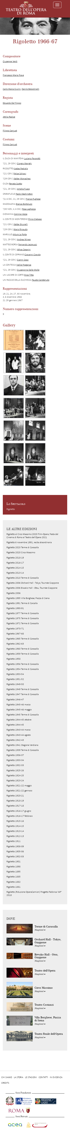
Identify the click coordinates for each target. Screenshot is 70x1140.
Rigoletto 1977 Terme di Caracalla (23, 613)
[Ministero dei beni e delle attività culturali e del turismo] (24, 1100)
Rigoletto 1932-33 (15, 765)
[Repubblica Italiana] (10, 1100)
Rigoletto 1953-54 (15, 674)
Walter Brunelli (20, 224)
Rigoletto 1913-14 (15, 831)
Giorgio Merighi (24, 163)
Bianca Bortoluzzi (24, 204)
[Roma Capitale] (24, 1109)
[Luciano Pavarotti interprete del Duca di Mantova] (13, 385)
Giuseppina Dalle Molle (28, 269)
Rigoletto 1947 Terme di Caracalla (23, 694)
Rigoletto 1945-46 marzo (18, 704)
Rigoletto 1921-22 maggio (19, 785)
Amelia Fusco (23, 188)
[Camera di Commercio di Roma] (36, 1124)
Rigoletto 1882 (14, 881)
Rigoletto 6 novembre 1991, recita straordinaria (29, 542)
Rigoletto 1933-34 (15, 760)
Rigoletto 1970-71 (15, 628)
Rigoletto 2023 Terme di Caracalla (23, 547)
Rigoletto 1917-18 (15, 805)
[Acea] (15, 1124)
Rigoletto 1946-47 (15, 699)
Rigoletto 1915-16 (15, 821)
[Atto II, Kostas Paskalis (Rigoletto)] (13, 430)
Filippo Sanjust (10, 130)
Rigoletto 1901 (14, 861)
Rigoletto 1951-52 (15, 679)
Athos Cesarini (24, 249)
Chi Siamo (6, 1077)
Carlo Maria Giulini (12, 89)
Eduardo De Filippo (12, 103)
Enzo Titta (29, 274)
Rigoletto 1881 (14, 886)
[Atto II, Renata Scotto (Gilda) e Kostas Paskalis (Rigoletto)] (35, 453)
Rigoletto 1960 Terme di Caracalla (23, 648)
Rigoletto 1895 (14, 871)
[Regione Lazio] (45, 1100)
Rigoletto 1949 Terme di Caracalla (23, 689)
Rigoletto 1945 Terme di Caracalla (23, 714)
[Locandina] (13, 340)
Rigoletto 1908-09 (15, 846)
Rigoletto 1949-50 (15, 684)
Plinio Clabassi (35, 219)
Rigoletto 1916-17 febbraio (19, 815)
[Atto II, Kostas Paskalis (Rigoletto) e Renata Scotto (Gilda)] (35, 430)
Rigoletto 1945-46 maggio (19, 709)
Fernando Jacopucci (27, 244)
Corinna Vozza (20, 214)
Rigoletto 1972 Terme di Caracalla (23, 623)
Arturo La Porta (20, 234)
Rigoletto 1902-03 (15, 856)
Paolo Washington (24, 193)
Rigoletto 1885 (14, 876)
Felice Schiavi (19, 173)
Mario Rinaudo (20, 229)
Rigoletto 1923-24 (15, 780)
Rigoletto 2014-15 (15, 567)
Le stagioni (31, 1077)
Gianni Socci (23, 259)
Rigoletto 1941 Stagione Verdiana (22, 745)
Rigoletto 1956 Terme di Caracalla (23, 664)
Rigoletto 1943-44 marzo (18, 729)
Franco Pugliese (33, 198)
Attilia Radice (9, 116)
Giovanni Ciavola (32, 254)
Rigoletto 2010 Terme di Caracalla (23, 577)
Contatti (43, 1077)
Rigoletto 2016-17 (15, 562)
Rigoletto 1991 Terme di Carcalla (22, 603)
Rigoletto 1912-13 (15, 836)
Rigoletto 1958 (14, 658)
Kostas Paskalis (21, 168)
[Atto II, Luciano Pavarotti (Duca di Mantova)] (13, 453)
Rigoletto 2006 (14, 593)
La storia (18, 1077)
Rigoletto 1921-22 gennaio (19, 790)
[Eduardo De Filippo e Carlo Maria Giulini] (13, 362)
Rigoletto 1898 (14, 866)
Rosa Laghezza (29, 209)
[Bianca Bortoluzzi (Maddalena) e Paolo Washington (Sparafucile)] (13, 475)
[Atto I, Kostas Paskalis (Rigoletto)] (35, 385)
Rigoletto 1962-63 (15, 643)
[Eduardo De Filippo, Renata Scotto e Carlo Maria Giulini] (35, 340)
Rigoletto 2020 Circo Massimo (21, 552)
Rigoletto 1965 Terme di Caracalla (23, 638)
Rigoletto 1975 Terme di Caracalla (23, 618)
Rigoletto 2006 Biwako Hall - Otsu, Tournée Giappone (32, 587)
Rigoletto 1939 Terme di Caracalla (23, 750)
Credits (5, 1082)
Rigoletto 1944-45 (15, 724)
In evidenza (56, 1077)
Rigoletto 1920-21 (15, 795)
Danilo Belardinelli (30, 89)
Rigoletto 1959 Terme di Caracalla (23, 653)
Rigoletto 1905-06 (15, 851)
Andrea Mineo (24, 239)
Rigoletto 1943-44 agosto (19, 734)
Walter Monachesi (22, 178)
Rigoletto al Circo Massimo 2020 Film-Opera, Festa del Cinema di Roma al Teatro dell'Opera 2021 (32, 536)
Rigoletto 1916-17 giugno (19, 810)
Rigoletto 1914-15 (15, 826)
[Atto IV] (35, 475)
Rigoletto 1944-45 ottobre (19, 719)
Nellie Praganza (23, 264)
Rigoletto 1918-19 (15, 800)
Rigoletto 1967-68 (15, 633)
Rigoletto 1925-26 (15, 770)
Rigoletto (11, 509)
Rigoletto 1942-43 (15, 740)
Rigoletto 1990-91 (15, 608)
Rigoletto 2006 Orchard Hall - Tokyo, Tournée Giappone (33, 582)
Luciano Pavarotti (32, 158)
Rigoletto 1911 (14, 841)
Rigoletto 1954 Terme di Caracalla (23, 669)
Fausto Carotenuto (40, 279)
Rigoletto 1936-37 (15, 755)
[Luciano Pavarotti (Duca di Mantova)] (35, 362)
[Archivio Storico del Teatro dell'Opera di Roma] (26, 8)
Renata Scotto (15, 183)
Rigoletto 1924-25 (15, 775)
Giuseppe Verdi (10, 61)
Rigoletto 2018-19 (15, 557)
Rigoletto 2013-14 (15, 572)
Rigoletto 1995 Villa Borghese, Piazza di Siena (28, 598)
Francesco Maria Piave (13, 75)
